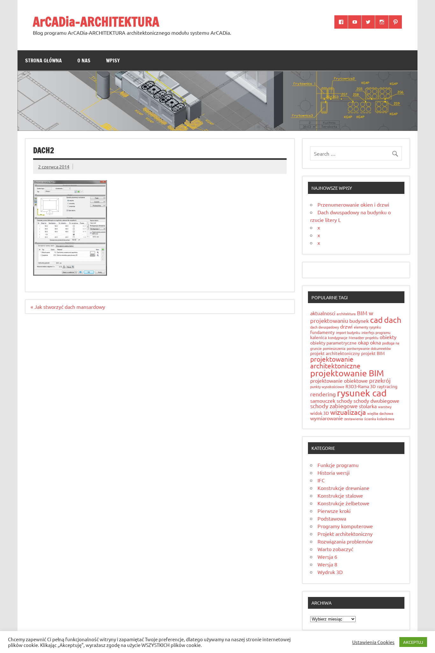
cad (376, 320)
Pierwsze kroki (334, 510)
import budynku (348, 332)
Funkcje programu (338, 465)
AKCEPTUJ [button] (413, 642)
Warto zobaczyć (335, 549)
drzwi (346, 326)
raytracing (387, 386)
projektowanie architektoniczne (335, 362)
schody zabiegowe (334, 405)
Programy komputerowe (345, 526)
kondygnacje (337, 337)
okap (363, 342)
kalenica (318, 337)
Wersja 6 (327, 556)
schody (344, 400)
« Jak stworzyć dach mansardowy (68, 306)
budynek (359, 320)
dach (392, 320)
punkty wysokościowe (327, 386)
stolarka (368, 406)
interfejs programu (375, 332)
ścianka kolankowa (379, 418)
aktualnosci (322, 313)
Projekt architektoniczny (345, 533)
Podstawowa (331, 518)
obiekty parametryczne (333, 342)
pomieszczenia (334, 348)
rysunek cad (362, 392)
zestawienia (353, 418)
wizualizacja (348, 412)
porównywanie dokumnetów (369, 348)
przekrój (380, 380)
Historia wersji (333, 472)
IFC (321, 480)
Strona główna (43, 60)
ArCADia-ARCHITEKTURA (96, 21)
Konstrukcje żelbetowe (343, 503)
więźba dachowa (380, 413)
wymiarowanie (326, 418)
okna (375, 342)
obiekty (388, 337)
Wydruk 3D (330, 572)
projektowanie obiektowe (339, 380)
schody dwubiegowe (376, 400)
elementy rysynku (367, 327)
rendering (323, 394)
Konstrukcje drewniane (343, 488)
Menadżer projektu (363, 337)
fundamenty (322, 332)
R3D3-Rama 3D (361, 386)
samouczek (322, 400)
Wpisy (113, 60)
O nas (83, 60)
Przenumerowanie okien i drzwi (353, 204)
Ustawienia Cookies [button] (373, 642)
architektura (346, 313)
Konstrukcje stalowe (340, 495)
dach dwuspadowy (324, 327)
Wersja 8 (327, 564)
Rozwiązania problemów (345, 541)
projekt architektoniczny (335, 353)
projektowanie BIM (347, 373)
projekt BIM (373, 353)
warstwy (384, 406)
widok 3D (319, 413)
